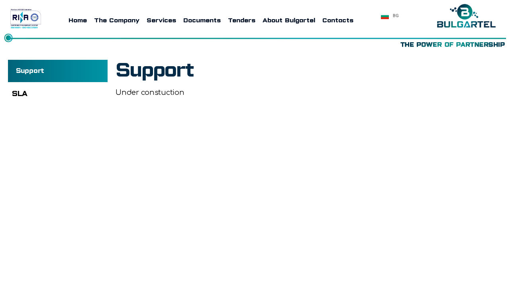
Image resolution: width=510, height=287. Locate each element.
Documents (202, 20)
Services (161, 20)
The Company (117, 20)
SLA (19, 93)
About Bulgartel (289, 20)
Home (78, 20)
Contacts (338, 20)
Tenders (242, 20)
